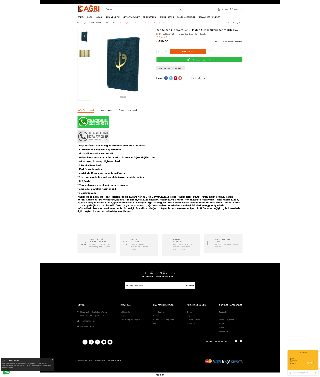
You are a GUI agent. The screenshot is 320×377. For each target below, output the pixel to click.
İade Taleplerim (193, 320)
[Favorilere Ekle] (210, 51)
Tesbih (221, 324)
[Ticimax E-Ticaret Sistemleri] (160, 375)
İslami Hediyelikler (226, 320)
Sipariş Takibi (192, 324)
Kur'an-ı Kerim (224, 331)
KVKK (155, 324)
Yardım (156, 316)
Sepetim (190, 316)
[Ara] (180, 9)
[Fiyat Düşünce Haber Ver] (204, 78)
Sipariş (189, 312)
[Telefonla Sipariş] (193, 78)
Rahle (221, 327)
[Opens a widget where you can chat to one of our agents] (303, 362)
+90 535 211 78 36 (87, 326)
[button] (122, 97)
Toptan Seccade (226, 312)
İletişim (123, 316)
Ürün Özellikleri (86, 110)
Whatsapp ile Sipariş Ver (201, 60)
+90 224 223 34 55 (87, 321)
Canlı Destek (158, 312)
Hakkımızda (125, 312)
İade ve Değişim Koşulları (130, 320)
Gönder (190, 285)
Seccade (223, 316)
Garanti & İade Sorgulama (163, 320)
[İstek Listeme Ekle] (199, 78)
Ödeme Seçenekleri (128, 110)
